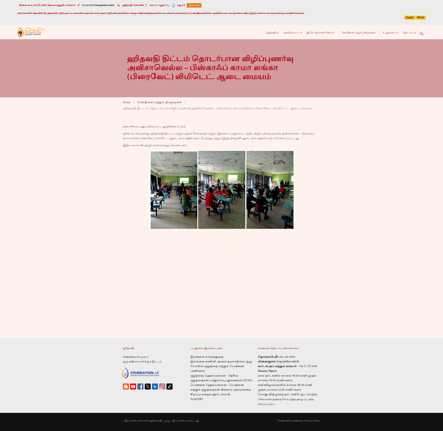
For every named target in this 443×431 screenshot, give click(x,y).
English (409, 18)
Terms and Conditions (290, 421)
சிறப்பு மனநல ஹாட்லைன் (210, 394)
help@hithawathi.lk (287, 361)
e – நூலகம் (389, 33)
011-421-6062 (287, 357)
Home (127, 102)
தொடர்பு (408, 33)
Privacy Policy (312, 421)
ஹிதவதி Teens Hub (133, 5)
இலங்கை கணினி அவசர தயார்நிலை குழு (221, 361)
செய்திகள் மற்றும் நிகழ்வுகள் (359, 33)
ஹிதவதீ (271, 33)
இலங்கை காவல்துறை (206, 357)
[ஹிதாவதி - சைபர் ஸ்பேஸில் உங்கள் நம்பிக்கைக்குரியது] (31, 32)
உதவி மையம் (291, 33)
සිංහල (420, 17)
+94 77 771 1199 (307, 366)
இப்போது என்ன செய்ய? (320, 33)
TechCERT (196, 399)
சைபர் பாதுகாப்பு (159, 5)
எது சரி (181, 5)
